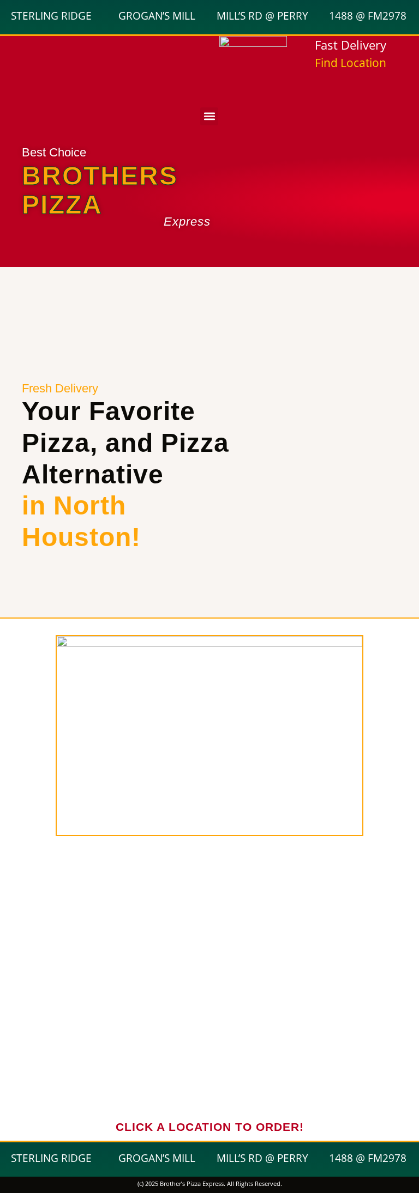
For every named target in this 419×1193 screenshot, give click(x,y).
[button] (209, 116)
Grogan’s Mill (156, 15)
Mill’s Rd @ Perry (262, 15)
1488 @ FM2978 (367, 15)
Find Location (350, 62)
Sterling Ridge (51, 15)
